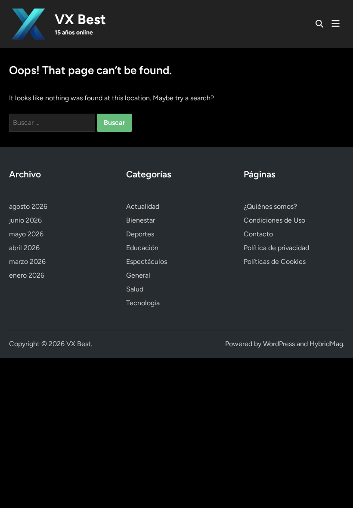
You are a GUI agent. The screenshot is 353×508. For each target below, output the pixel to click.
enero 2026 (26, 275)
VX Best (80, 19)
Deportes (140, 234)
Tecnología (143, 303)
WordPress (279, 344)
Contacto (258, 234)
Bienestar (140, 220)
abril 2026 (24, 248)
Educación (142, 248)
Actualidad (142, 206)
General (138, 275)
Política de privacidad (276, 248)
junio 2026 (25, 220)
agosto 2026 (28, 206)
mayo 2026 (26, 234)
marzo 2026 (27, 261)
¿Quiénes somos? (270, 206)
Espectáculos (146, 261)
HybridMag (326, 344)
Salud (134, 289)
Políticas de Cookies (275, 261)
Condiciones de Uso (274, 220)
